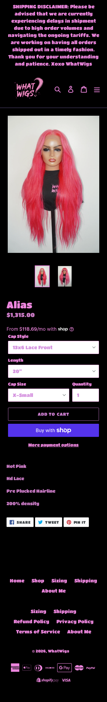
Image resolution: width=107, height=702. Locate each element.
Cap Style (18, 336)
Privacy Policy (75, 621)
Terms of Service (38, 631)
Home (17, 580)
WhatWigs (58, 651)
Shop (38, 580)
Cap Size (17, 383)
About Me (54, 590)
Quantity (82, 383)
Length (15, 360)
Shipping (85, 580)
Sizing (59, 580)
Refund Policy (31, 621)
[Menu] (96, 89)
